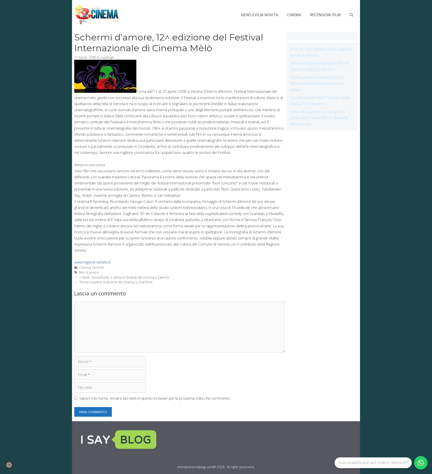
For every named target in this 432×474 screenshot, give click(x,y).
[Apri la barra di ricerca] (351, 14)
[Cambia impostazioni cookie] (9, 465)
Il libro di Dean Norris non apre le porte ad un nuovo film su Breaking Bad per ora (319, 117)
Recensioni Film (325, 14)
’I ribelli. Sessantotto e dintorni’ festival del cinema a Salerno (124, 277)
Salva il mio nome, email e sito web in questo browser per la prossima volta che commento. (154, 398)
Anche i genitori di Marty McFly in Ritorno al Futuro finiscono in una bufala (317, 83)
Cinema (294, 14)
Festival (98, 267)
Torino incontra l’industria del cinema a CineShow (115, 282)
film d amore (89, 272)
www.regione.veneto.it (92, 262)
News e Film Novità (259, 14)
